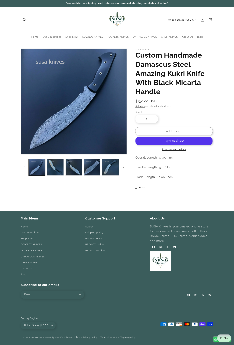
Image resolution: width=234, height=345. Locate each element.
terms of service (95, 250)
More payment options (174, 149)
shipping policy (94, 232)
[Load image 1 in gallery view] (37, 167)
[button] (24, 20)
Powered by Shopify (53, 337)
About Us (26, 268)
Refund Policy (93, 238)
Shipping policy (128, 337)
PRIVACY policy (94, 244)
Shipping (140, 106)
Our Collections (30, 232)
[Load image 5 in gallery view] (110, 167)
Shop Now (27, 238)
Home (24, 226)
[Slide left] (24, 167)
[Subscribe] (80, 295)
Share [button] (142, 187)
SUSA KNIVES (35, 337)
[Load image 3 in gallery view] (73, 167)
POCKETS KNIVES (31, 250)
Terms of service (108, 337)
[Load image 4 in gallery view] (92, 167)
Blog (23, 274)
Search (89, 226)
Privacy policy (90, 337)
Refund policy (73, 337)
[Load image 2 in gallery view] (55, 167)
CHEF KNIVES (29, 262)
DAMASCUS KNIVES (33, 256)
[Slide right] (123, 167)
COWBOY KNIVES (31, 244)
